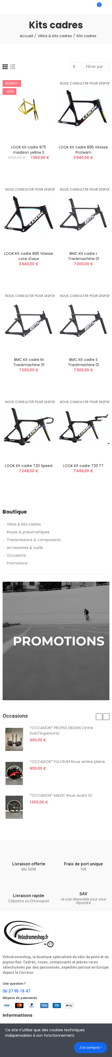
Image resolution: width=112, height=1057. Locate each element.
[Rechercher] (88, 7)
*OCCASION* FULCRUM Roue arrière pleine (67, 761)
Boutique (15, 512)
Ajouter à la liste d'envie (42, 96)
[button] (99, 717)
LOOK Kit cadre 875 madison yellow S (28, 150)
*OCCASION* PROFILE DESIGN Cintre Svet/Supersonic (61, 730)
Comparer (42, 85)
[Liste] (12, 66)
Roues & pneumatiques (28, 532)
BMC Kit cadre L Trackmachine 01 (83, 256)
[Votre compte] (106, 7)
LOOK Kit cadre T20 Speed (28, 465)
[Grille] (5, 66)
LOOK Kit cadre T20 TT (83, 465)
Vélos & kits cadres (24, 524)
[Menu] (5, 7)
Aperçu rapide (42, 106)
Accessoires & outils (25, 547)
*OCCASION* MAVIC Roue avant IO (61, 795)
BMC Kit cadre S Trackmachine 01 (83, 362)
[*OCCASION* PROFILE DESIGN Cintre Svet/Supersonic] (14, 739)
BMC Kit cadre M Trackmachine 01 (28, 362)
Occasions (16, 555)
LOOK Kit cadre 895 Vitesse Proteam (83, 150)
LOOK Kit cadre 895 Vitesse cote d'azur (28, 256)
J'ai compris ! (90, 1047)
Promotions (17, 563)
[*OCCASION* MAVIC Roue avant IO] (14, 807)
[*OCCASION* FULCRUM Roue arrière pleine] (14, 773)
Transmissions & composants (34, 539)
